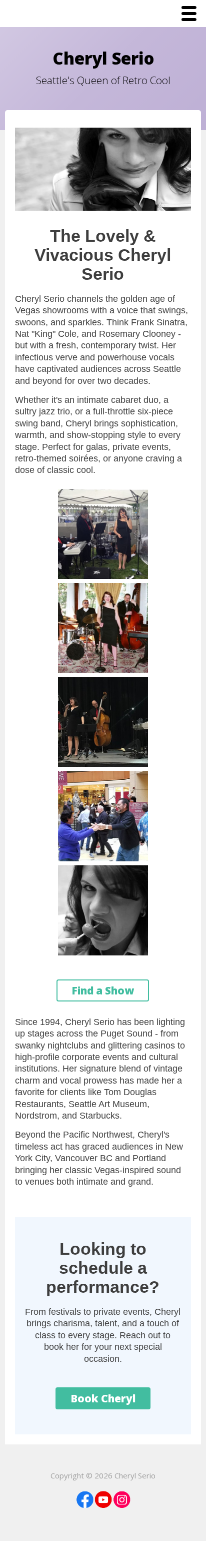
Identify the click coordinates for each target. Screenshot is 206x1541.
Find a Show (103, 990)
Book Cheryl (103, 1398)
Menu (191, 15)
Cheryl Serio (103, 58)
